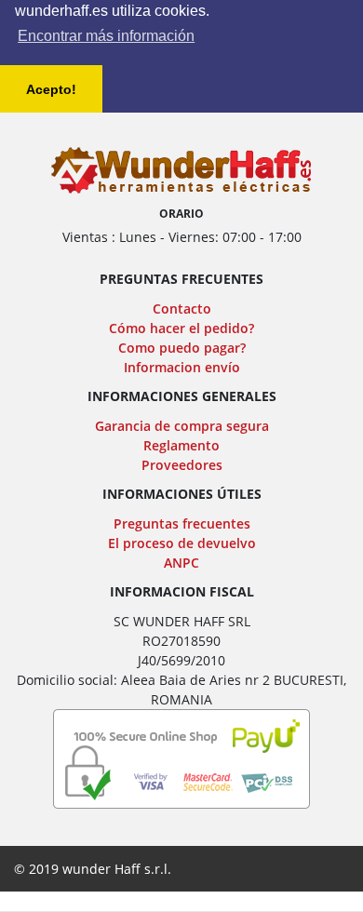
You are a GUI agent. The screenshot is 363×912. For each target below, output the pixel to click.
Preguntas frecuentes (182, 523)
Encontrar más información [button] (106, 36)
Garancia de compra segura (182, 426)
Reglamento (181, 445)
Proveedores (181, 465)
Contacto (182, 308)
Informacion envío (182, 367)
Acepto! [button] (51, 89)
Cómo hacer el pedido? (181, 328)
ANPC (181, 562)
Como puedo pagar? (182, 347)
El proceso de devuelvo (182, 543)
